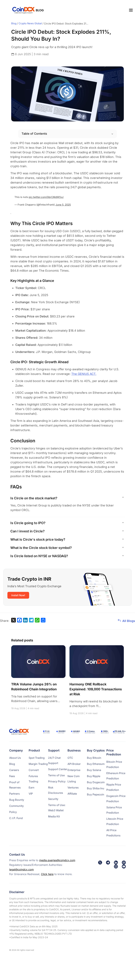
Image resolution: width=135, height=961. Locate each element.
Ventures (73, 787)
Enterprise (74, 770)
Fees (12, 776)
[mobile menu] (131, 10)
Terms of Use (56, 775)
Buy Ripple (93, 776)
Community (16, 805)
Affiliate (72, 793)
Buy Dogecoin (96, 782)
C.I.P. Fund (16, 818)
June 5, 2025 (63, 204)
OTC (70, 757)
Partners (14, 793)
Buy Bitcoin (94, 757)
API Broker (74, 764)
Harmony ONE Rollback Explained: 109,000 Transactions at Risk (95, 689)
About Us (15, 757)
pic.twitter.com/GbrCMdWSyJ (46, 197)
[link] (100, 863)
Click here (47, 874)
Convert (34, 770)
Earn (31, 787)
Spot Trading (37, 757)
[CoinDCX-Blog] (28, 10)
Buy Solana (94, 770)
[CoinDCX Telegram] (108, 863)
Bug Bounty (16, 799)
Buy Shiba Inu (95, 788)
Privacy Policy (57, 781)
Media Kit (54, 816)
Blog (12, 764)
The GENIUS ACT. (83, 374)
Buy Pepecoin (95, 794)
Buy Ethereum (96, 764)
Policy (13, 812)
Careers (14, 770)
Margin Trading (38, 764)
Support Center (57, 769)
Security (53, 799)
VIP (31, 793)
